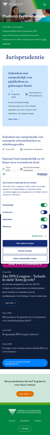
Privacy (12, 420)
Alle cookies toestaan (25, 243)
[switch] (44, 212)
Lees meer (9, 303)
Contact (25, 428)
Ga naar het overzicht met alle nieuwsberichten (17, 363)
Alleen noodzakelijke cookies (25, 258)
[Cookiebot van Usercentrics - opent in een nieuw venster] (37, 174)
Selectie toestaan (25, 251)
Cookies (37, 420)
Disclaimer (24, 420)
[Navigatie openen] (44, 4)
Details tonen (37, 236)
